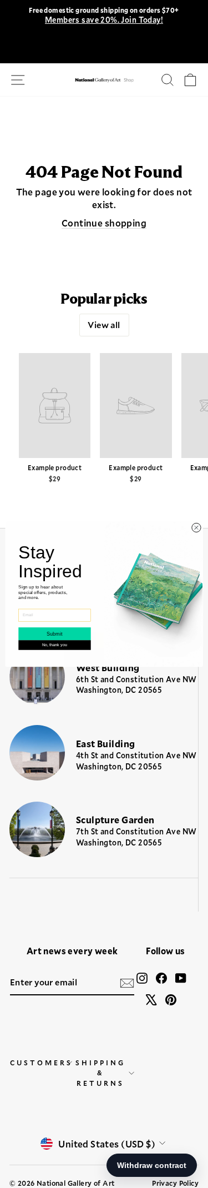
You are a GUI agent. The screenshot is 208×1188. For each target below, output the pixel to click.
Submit (55, 634)
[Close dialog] (196, 527)
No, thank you (54, 645)
